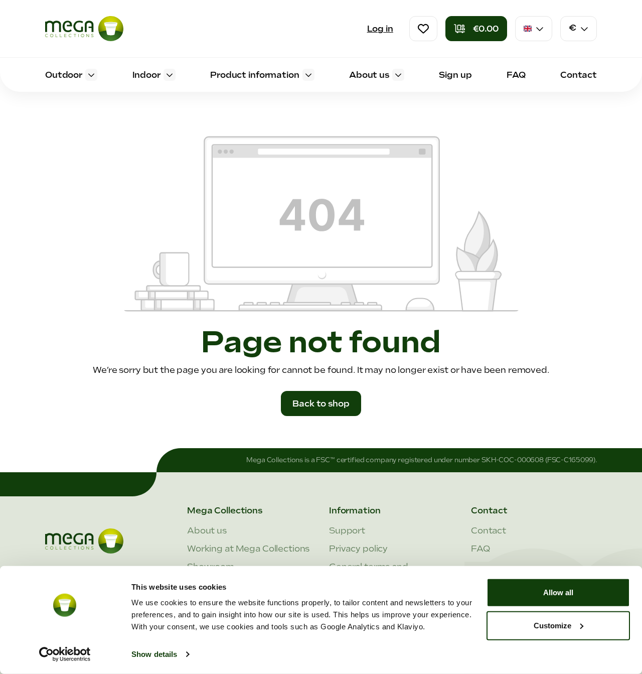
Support (347, 530)
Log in (380, 29)
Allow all (558, 592)
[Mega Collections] (84, 28)
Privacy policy (358, 549)
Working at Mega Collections (248, 549)
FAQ (480, 549)
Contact (488, 530)
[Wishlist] (423, 28)
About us (207, 530)
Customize (552, 625)
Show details (154, 654)
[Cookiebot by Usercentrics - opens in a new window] (65, 654)
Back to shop (320, 403)
